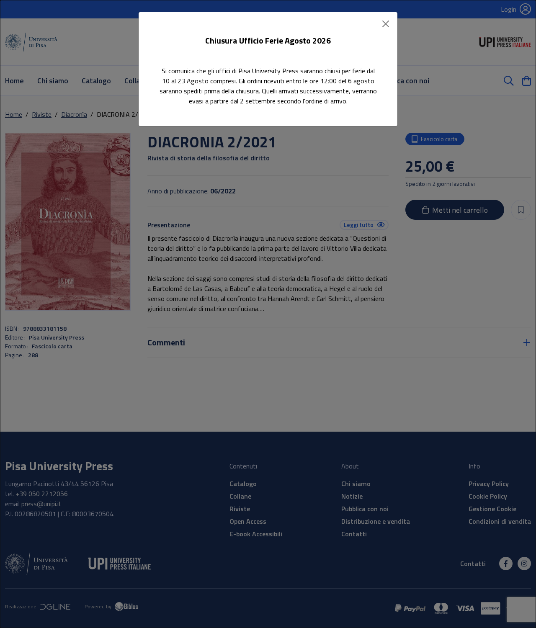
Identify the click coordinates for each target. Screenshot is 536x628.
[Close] (385, 23)
